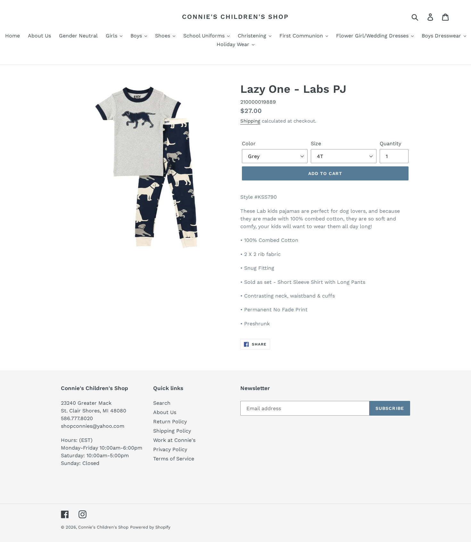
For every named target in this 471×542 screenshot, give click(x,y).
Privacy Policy (170, 449)
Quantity (390, 143)
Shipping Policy (172, 431)
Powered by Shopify (150, 527)
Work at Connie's (174, 440)
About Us (164, 412)
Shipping (250, 121)
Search (161, 403)
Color (249, 143)
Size (316, 143)
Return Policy (170, 421)
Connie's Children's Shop (235, 16)
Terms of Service (173, 459)
